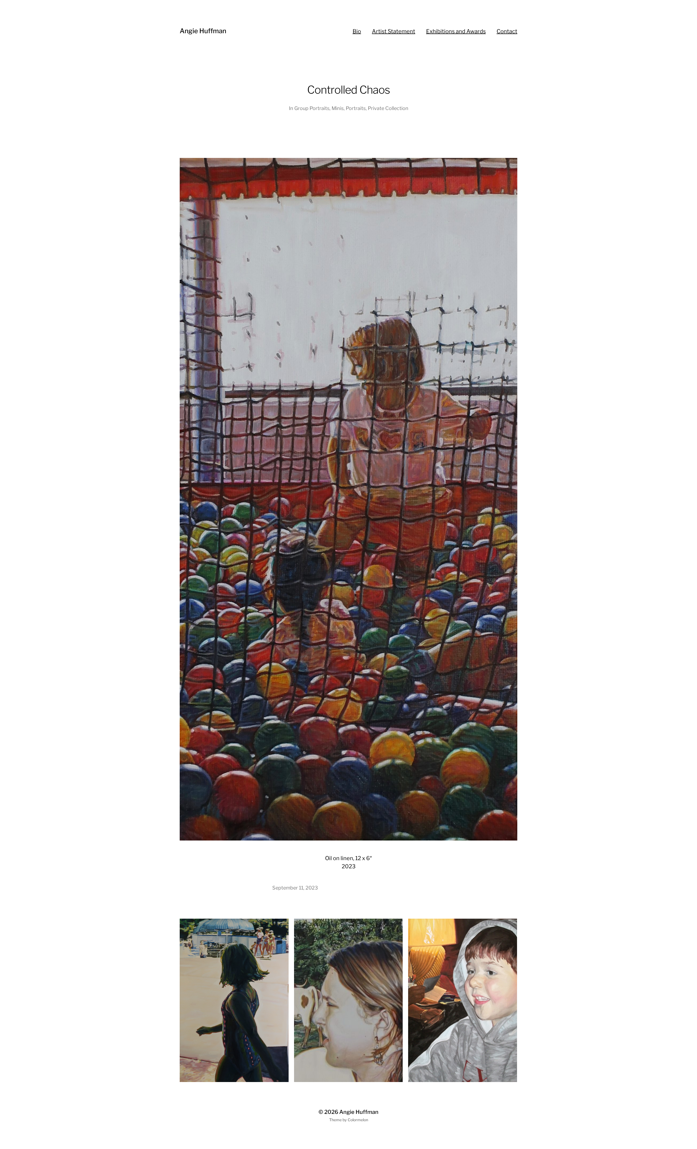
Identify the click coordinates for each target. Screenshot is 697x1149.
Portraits (356, 108)
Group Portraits (311, 108)
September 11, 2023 (295, 888)
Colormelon (358, 1119)
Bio (357, 31)
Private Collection (388, 108)
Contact (507, 31)
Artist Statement (393, 31)
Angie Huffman (203, 31)
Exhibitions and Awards (456, 31)
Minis (338, 108)
